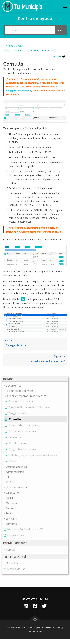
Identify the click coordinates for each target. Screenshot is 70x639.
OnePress (47, 627)
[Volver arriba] (35, 620)
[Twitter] (44, 606)
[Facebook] (35, 606)
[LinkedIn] (25, 606)
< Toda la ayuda (14, 45)
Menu (65, 6)
